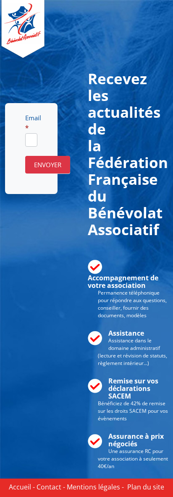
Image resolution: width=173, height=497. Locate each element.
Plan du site (144, 487)
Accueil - (22, 487)
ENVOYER (47, 164)
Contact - (50, 487)
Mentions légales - (94, 487)
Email (31, 123)
